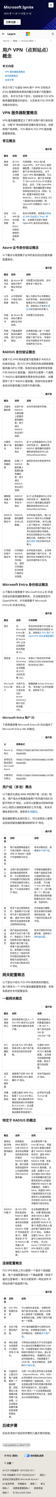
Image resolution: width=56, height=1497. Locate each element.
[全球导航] (3, 34)
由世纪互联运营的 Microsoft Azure (19, 1479)
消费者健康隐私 (20, 1488)
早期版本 (22, 1483)
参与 (43, 1483)
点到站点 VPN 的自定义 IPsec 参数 (37, 216)
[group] (28, 665)
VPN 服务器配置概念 (15, 71)
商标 (4, 1492)
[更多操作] (51, 40)
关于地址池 (29, 1365)
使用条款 (38, 1488)
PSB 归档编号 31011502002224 (18, 1474)
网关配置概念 (11, 75)
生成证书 (33, 541)
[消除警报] (51, 4)
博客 (32, 1483)
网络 (15, 40)
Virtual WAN (27, 40)
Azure (6, 40)
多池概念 (32, 811)
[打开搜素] (53, 34)
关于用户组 (44, 850)
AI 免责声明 (8, 1483)
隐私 (42, 1474)
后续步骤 (9, 79)
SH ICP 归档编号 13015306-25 (17, 1470)
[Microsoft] (28, 34)
